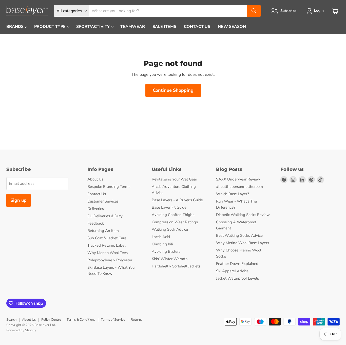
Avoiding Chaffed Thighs (173, 214)
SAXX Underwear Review (238, 179)
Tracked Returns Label (106, 245)
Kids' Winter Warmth (170, 258)
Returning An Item (103, 230)
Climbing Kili (162, 244)
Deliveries (95, 208)
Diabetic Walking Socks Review (243, 214)
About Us (95, 179)
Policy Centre (51, 319)
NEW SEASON (232, 26)
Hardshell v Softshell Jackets (176, 266)
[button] (316, 11)
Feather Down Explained (237, 263)
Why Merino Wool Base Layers (242, 242)
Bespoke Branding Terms (108, 186)
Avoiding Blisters (166, 251)
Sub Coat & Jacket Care (106, 238)
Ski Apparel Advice (232, 271)
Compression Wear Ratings (175, 222)
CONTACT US (197, 26)
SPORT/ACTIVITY (93, 26)
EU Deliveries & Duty (105, 216)
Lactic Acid (161, 236)
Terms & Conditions (81, 319)
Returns (136, 319)
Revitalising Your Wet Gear (174, 179)
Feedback (95, 223)
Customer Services (103, 201)
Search (11, 319)
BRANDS (15, 26)
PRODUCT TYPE (50, 26)
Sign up (18, 200)
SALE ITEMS (164, 26)
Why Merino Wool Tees (107, 252)
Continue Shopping (173, 90)
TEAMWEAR (132, 26)
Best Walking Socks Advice (239, 235)
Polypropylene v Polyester (109, 260)
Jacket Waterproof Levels (237, 278)
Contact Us (96, 193)
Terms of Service (113, 319)
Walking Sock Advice (170, 229)
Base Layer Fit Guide (169, 207)
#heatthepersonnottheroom (239, 186)
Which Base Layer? (232, 193)
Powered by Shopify (21, 330)
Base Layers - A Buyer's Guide (177, 200)
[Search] (254, 11)
